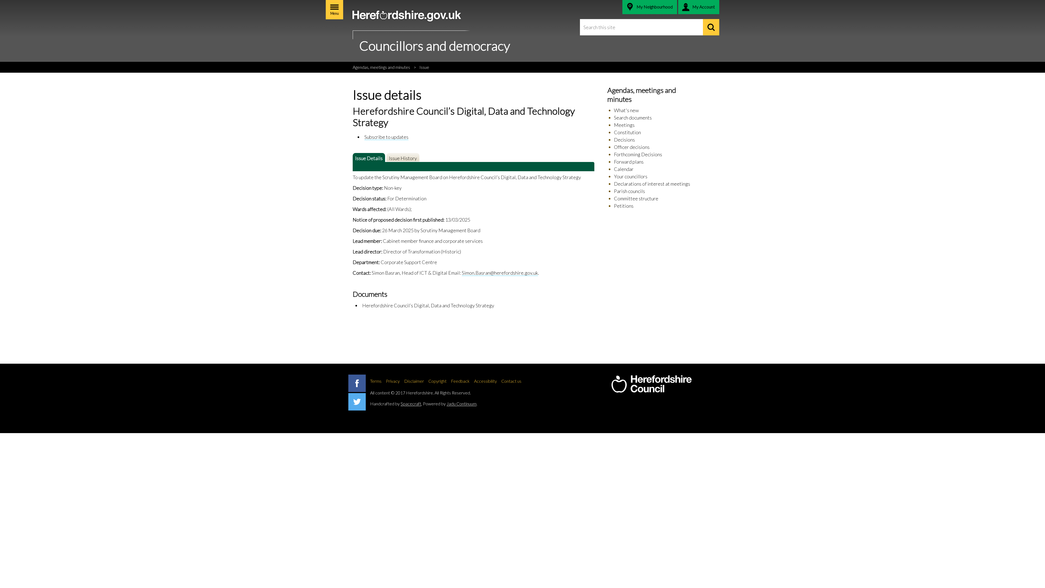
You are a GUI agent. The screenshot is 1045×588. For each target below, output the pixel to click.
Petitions (624, 206)
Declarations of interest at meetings (652, 184)
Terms (376, 381)
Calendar (624, 169)
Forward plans (629, 162)
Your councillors (630, 176)
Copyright (437, 381)
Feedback (460, 381)
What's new (626, 110)
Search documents (633, 118)
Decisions (624, 140)
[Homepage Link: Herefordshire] (651, 384)
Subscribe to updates (386, 137)
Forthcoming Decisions (638, 154)
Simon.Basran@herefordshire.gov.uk (500, 273)
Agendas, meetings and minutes (381, 67)
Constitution (627, 132)
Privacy (393, 381)
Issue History (403, 158)
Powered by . (450, 403)
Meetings (624, 125)
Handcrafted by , (396, 403)
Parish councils (629, 191)
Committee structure (636, 198)
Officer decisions (632, 147)
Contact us (511, 381)
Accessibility (485, 381)
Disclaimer (414, 381)
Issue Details (369, 158)
